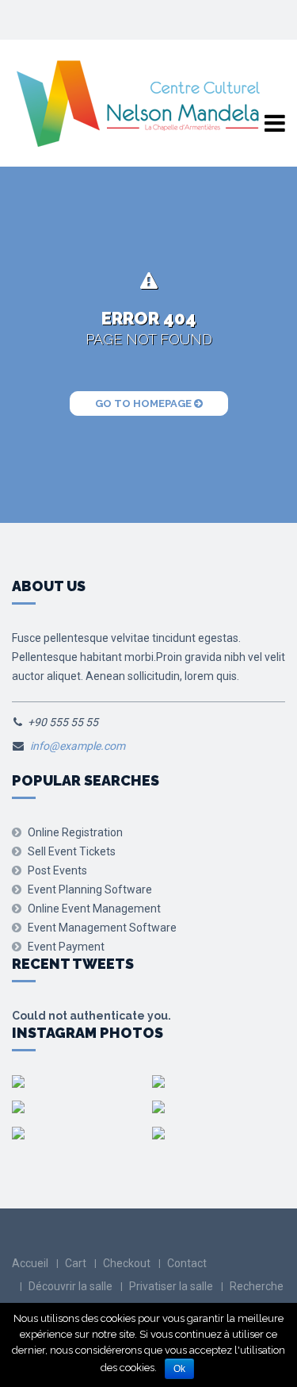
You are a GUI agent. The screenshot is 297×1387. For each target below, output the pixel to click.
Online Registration (75, 832)
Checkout (126, 1263)
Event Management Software (102, 927)
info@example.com (77, 746)
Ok (179, 1368)
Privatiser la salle (171, 1286)
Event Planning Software (90, 889)
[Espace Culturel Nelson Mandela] (137, 104)
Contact (187, 1263)
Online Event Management (94, 908)
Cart (75, 1263)
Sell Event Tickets (72, 851)
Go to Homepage (144, 403)
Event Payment (66, 946)
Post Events (57, 870)
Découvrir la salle (70, 1286)
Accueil (30, 1263)
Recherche (257, 1286)
